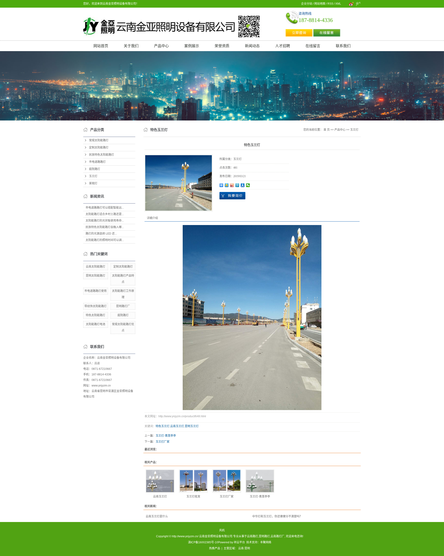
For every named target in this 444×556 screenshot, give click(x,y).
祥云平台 (239, 542)
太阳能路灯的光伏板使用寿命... (105, 220)
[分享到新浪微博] (232, 185)
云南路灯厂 (277, 536)
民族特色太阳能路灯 (101, 154)
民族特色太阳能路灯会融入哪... (105, 227)
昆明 (247, 548)
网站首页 (100, 46)
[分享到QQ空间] (227, 185)
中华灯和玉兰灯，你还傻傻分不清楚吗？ (277, 516)
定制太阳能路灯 (98, 147)
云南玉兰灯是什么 (157, 516)
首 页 (327, 129)
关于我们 (131, 46)
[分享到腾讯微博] (237, 185)
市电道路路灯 (97, 162)
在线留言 (312, 46)
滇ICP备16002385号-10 (203, 542)
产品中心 (161, 46)
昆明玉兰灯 (192, 426)
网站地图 (319, 3)
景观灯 (93, 183)
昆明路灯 (264, 536)
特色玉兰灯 (163, 426)
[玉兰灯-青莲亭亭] (260, 481)
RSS (330, 3)
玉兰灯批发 (193, 496)
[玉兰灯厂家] (226, 481)
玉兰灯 (93, 176)
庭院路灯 (94, 169)
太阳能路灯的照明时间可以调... (105, 240)
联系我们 (343, 46)
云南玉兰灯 (177, 426)
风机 (222, 530)
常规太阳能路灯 (98, 140)
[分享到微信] (248, 185)
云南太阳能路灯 (95, 266)
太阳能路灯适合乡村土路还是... (105, 214)
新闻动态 (252, 46)
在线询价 (232, 195)
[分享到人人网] (243, 185)
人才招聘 (282, 46)
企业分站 (306, 3)
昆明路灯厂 (123, 306)
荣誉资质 (222, 46)
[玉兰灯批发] (193, 481)
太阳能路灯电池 (95, 324)
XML (338, 3)
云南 (241, 548)
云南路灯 (252, 536)
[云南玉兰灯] (160, 481)
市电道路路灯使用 (95, 291)
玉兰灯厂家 (163, 441)
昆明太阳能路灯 (95, 275)
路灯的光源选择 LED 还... (101, 233)
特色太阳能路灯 (95, 315)
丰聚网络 (265, 542)
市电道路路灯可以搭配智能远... (105, 207)
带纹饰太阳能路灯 (95, 306)
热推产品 (214, 548)
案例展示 (191, 46)
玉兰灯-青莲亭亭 (166, 435)
